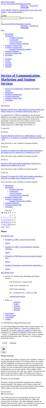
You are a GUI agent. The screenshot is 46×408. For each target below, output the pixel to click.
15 (10, 220)
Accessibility (9, 317)
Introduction (9, 34)
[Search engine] (23, 12)
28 (8, 224)
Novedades (9, 55)
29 (10, 224)
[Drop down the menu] (4, 14)
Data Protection (10, 315)
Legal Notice (9, 313)
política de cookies (23, 330)
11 (2, 220)
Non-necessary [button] (6, 392)
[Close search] (2, 22)
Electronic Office (9, 10)
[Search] (2, 20)
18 (2, 222)
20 (6, 222)
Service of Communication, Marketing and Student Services (21, 79)
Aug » (8, 227)
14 (8, 220)
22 (10, 222)
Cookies (8, 319)
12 (4, 220)
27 (6, 224)
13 (6, 220)
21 (8, 222)
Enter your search (27, 18)
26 (4, 224)
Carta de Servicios (15, 42)
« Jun (2, 227)
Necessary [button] (4, 379)
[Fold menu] (2, 70)
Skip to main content (8, 2)
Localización (13, 40)
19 (4, 222)
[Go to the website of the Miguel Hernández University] (16, 4)
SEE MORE (7, 236)
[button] (9, 36)
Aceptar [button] (4, 343)
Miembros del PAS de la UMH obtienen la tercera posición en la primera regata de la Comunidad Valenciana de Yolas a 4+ (22, 110)
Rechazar (13, 343)
